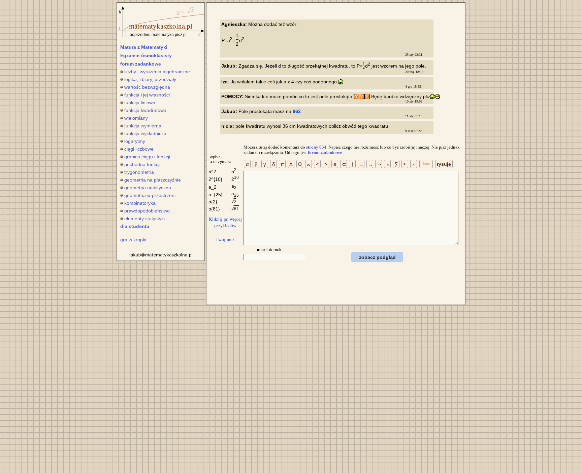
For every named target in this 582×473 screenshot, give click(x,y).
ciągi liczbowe (139, 149)
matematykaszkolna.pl (160, 26)
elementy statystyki (144, 218)
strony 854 (316, 147)
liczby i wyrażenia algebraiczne (157, 71)
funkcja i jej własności (147, 94)
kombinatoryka (140, 203)
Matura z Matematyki (143, 47)
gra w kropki (133, 239)
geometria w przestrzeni (149, 195)
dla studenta (134, 226)
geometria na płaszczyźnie (152, 180)
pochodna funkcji (142, 164)
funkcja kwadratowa (145, 110)
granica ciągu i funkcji (147, 156)
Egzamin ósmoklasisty (146, 55)
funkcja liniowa (139, 102)
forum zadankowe (140, 64)
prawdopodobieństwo (147, 210)
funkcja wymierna (142, 125)
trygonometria (139, 172)
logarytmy (134, 141)
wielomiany (136, 118)
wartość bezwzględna (147, 87)
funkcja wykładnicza (145, 133)
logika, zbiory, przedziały (150, 79)
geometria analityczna (147, 187)
